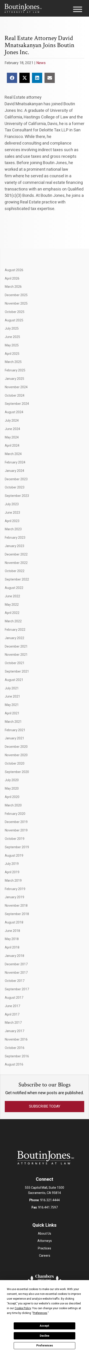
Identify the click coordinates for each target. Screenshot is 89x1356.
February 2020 (15, 813)
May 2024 (12, 437)
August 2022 (14, 587)
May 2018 (12, 939)
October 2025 (14, 312)
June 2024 (12, 429)
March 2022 (13, 621)
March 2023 (13, 529)
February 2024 (15, 462)
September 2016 (17, 1056)
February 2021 (15, 730)
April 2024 (12, 445)
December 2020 (16, 746)
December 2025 (16, 295)
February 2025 (15, 370)
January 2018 (14, 955)
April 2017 (12, 1014)
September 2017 (17, 989)
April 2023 (12, 521)
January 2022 (14, 638)
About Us (44, 1233)
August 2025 (14, 320)
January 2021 (14, 738)
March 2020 (13, 805)
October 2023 (14, 487)
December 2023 (16, 479)
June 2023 (12, 512)
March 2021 (13, 721)
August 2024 (14, 412)
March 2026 (13, 286)
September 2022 (17, 579)
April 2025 (12, 353)
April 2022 (12, 612)
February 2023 (15, 537)
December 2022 (16, 554)
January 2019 (14, 897)
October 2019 (14, 838)
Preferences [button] (40, 1313)
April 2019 (12, 872)
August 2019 (14, 855)
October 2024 (14, 395)
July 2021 (12, 688)
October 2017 (14, 980)
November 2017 (16, 972)
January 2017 (14, 1031)
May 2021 (12, 705)
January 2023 (14, 546)
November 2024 (16, 387)
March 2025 (13, 362)
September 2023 (17, 495)
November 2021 (16, 654)
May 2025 (12, 345)
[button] (76, 10)
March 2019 (13, 880)
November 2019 (16, 830)
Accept (44, 1325)
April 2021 (12, 713)
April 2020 (12, 797)
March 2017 (13, 1022)
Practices (44, 1248)
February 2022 (15, 629)
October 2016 (14, 1048)
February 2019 (15, 889)
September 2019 (17, 847)
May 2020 (12, 788)
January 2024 (14, 470)
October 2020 (14, 763)
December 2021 (16, 646)
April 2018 (12, 947)
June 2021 (12, 696)
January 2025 (14, 378)
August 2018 (14, 922)
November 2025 (16, 303)
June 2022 (12, 596)
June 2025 (12, 337)
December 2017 (16, 964)
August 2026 (14, 270)
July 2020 (12, 780)
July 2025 (12, 328)
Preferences (44, 1345)
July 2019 (12, 863)
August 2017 (14, 997)
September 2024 (17, 403)
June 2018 (12, 930)
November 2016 (16, 1039)
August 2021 (14, 680)
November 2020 (16, 755)
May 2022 (12, 604)
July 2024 (12, 420)
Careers (44, 1255)
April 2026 (12, 278)
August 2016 (14, 1064)
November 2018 (16, 905)
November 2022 (16, 562)
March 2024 (13, 454)
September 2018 (17, 914)
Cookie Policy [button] (23, 1308)
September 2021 (17, 671)
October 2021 (14, 663)
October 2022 (14, 571)
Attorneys (44, 1240)
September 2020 (17, 772)
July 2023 (12, 504)
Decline (44, 1335)
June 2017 (12, 1006)
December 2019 (16, 822)
